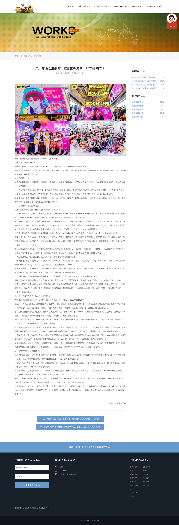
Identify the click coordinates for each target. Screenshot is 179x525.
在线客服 (172, 27)
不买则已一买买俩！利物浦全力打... (145, 85)
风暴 (43, 508)
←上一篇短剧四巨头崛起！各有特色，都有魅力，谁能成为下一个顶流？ (70, 419)
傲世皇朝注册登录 (101, 6)
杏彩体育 (26, 508)
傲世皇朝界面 (137, 102)
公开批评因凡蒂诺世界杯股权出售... (145, 77)
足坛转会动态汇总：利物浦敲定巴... (145, 81)
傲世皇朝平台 (137, 117)
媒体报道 (146, 482)
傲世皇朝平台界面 (120, 6)
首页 (16, 56)
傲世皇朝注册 (137, 113)
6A (37, 508)
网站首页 (71, 6)
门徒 (47, 508)
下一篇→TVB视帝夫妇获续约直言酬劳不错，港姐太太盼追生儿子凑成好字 (70, 427)
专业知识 (146, 485)
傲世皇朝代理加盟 (154, 6)
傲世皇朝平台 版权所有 (89, 520)
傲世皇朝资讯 (137, 6)
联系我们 (172, 18)
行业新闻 (146, 478)
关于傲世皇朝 (84, 6)
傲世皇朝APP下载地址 (134, 485)
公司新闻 (146, 474)
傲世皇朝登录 (137, 109)
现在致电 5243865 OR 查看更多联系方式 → (89, 447)
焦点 (40, 508)
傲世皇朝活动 (137, 106)
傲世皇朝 (33, 508)
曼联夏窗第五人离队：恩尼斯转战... (145, 88)
